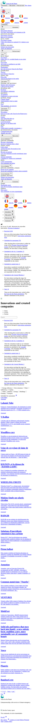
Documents (5, 108)
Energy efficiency (7, 388)
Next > (9, 691)
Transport (10, 393)
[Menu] (1, 4)
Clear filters (4, 397)
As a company (6, 165)
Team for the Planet (11, 3)
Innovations (9, 27)
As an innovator (6, 173)
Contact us (13, 720)
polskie (25, 22)
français (7, 18)
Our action (5, 81)
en (8, 12)
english (16, 18)
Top (3, 694)
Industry (9, 391)
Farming (3, 393)
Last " (13, 691)
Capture (11, 390)
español (7, 22)
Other (26, 388)
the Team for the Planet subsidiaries (14, 294)
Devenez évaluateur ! (14, 228)
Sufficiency (4, 390)
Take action (9, 135)
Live (3, 54)
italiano (25, 18)
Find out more (20, 5)
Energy (16, 391)
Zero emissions (18, 388)
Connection (4, 24)
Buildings (22, 391)
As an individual (6, 138)
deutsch (16, 22)
